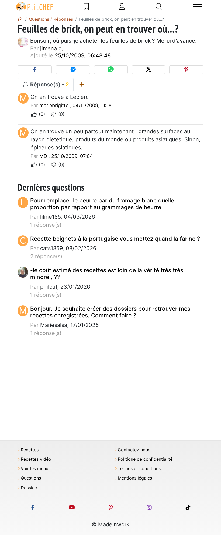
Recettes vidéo (36, 459)
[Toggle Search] (158, 6)
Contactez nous (134, 449)
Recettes (30, 449)
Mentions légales (135, 478)
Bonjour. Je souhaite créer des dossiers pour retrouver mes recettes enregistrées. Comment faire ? (110, 312)
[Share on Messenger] (73, 69)
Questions (31, 478)
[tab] (81, 84)
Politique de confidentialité (145, 459)
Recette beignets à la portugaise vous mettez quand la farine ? (115, 238)
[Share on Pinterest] (186, 69)
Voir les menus (35, 468)
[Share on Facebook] (35, 69)
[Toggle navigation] (197, 7)
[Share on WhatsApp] (110, 69)
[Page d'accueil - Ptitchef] (20, 19)
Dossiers (29, 487)
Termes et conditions (139, 468)
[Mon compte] (122, 6)
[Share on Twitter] (148, 69)
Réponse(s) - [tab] (49, 84)
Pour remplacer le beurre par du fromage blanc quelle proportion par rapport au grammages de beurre (102, 204)
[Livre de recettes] (86, 6)
